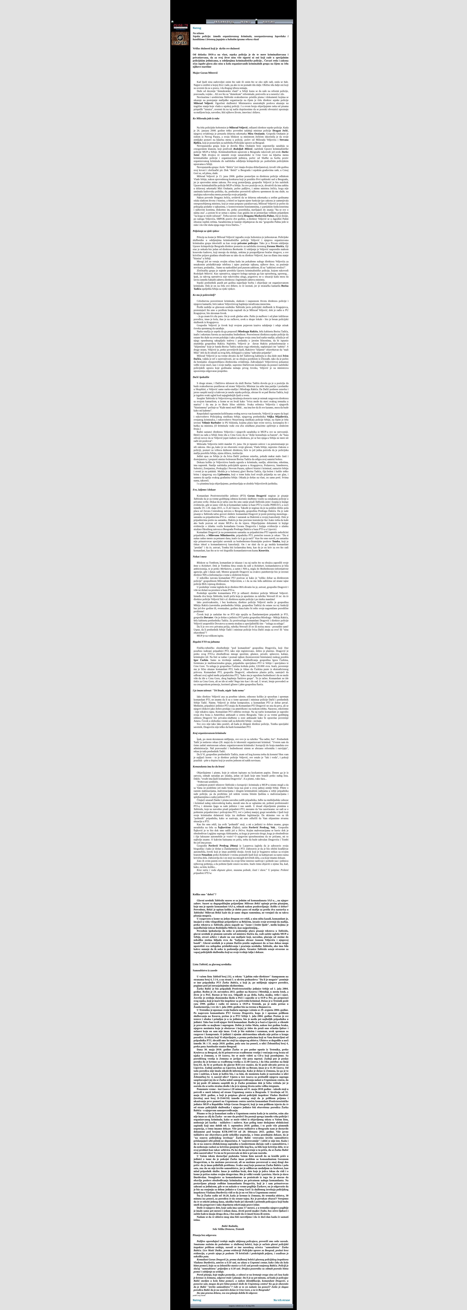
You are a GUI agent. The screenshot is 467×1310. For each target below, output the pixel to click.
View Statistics (180, 29)
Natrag (197, 28)
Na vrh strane (282, 1300)
